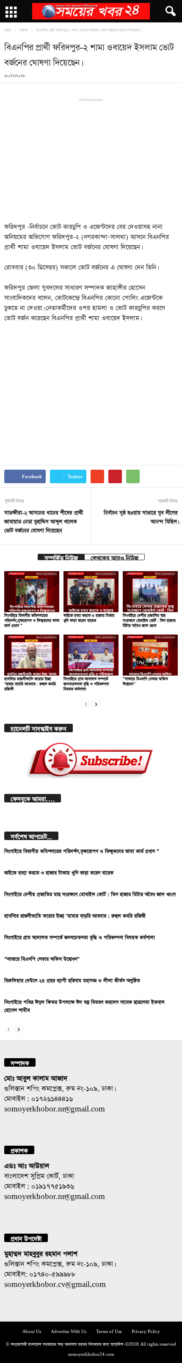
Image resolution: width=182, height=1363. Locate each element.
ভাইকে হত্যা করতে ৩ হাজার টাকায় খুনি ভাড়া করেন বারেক (58, 871)
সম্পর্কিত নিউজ (61, 557)
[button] (169, 11)
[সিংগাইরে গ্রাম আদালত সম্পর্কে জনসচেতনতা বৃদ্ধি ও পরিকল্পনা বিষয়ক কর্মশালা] (91, 655)
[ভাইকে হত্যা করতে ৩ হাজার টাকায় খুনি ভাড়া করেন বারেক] (91, 591)
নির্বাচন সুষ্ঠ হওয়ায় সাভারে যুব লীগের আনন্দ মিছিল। (141, 516)
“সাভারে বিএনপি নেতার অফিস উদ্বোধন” (42, 958)
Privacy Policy (146, 1330)
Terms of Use (109, 1330)
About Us (31, 1330)
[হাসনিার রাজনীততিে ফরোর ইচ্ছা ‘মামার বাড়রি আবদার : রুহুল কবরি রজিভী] (31, 655)
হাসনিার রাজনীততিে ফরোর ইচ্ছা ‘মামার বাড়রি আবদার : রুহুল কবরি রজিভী (30, 683)
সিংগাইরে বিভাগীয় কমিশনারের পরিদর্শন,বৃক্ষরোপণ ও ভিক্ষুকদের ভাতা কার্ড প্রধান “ (31, 619)
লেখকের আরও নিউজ (114, 557)
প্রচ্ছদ (7, 29)
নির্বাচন (23, 29)
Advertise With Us (68, 1330)
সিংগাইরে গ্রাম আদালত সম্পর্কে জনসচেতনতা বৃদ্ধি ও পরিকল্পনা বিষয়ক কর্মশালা (86, 683)
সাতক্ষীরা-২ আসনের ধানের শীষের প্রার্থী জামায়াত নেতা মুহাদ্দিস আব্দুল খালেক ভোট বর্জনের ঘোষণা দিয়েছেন (43, 520)
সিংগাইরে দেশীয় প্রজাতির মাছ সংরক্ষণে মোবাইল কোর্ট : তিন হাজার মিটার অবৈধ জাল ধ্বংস (149, 619)
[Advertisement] (91, 159)
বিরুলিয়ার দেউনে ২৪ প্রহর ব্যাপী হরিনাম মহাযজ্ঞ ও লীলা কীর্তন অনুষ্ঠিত (72, 979)
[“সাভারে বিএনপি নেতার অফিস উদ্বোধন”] (150, 655)
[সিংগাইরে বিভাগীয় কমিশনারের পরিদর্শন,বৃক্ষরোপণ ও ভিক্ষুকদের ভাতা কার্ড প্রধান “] (31, 591)
